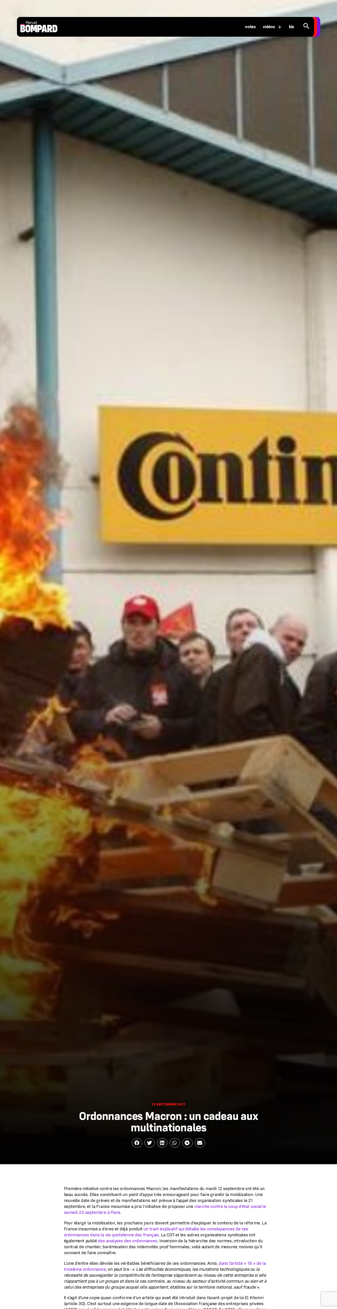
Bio (291, 26)
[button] (137, 1142)
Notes (250, 26)
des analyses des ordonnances (127, 1240)
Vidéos (269, 26)
